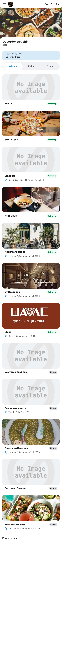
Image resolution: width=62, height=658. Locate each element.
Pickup (31, 66)
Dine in (50, 66)
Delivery (12, 66)
